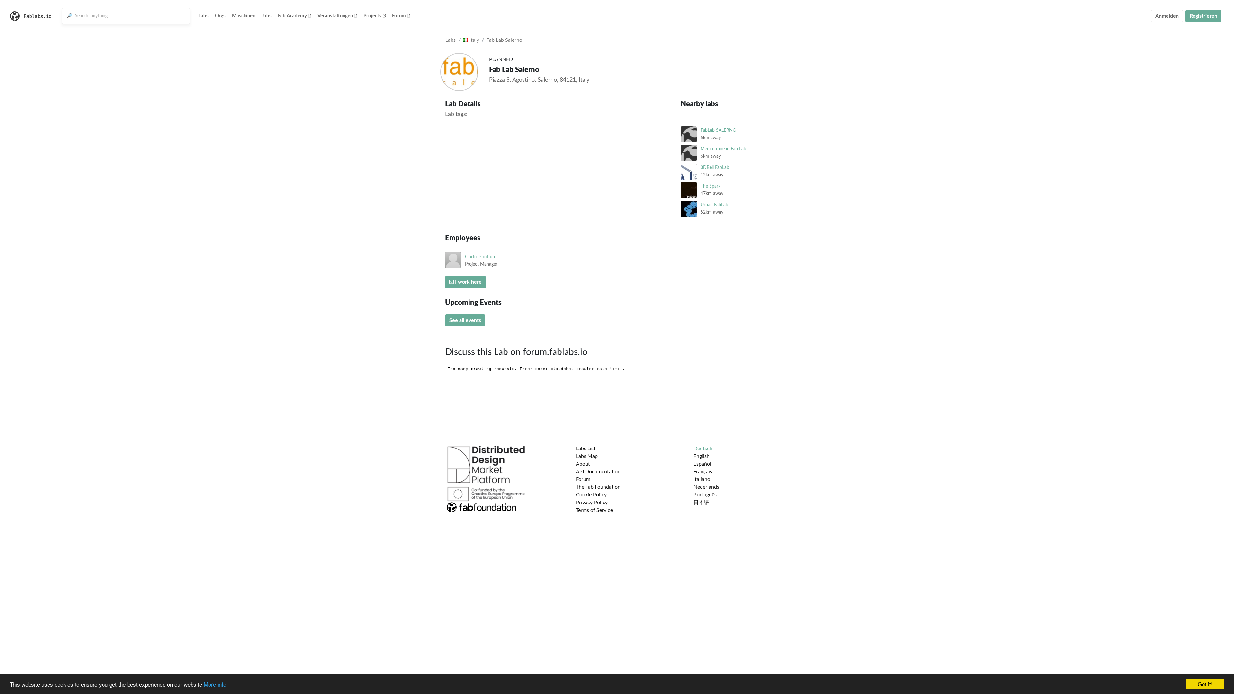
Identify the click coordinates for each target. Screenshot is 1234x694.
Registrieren (1203, 16)
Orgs (220, 15)
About (583, 464)
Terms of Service (594, 510)
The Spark (710, 186)
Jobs (267, 15)
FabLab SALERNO (718, 130)
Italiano (701, 479)
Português (705, 494)
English (701, 456)
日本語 (701, 502)
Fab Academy (292, 15)
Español (702, 464)
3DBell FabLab (715, 167)
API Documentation (598, 471)
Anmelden (1167, 16)
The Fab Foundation (598, 487)
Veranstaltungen (335, 15)
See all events (465, 320)
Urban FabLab (714, 204)
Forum (399, 15)
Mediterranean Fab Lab (723, 149)
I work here (468, 282)
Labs (203, 15)
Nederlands (706, 487)
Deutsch (702, 448)
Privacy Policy (592, 502)
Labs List (585, 448)
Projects (372, 15)
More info (215, 684)
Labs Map (587, 456)
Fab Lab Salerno (504, 40)
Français (702, 471)
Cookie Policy (591, 494)
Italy (473, 40)
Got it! (1205, 684)
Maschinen (243, 15)
